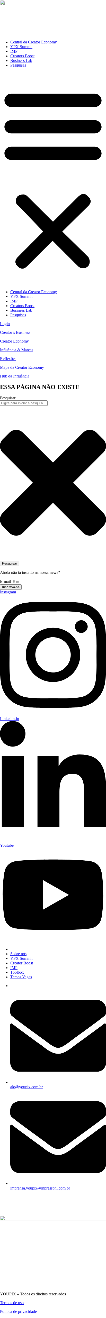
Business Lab (21, 60)
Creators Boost (22, 56)
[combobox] (24, 403)
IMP (13, 51)
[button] (53, 178)
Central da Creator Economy (33, 42)
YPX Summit (21, 46)
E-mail (6, 581)
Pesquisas (18, 65)
